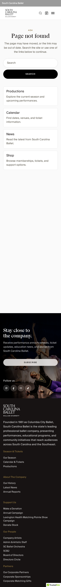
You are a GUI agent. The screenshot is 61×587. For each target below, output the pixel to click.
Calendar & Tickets (13, 462)
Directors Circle (11, 560)
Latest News (10, 488)
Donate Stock (10, 525)
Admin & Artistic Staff (15, 542)
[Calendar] (47, 13)
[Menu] (53, 13)
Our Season (9, 458)
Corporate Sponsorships (17, 577)
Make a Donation (12, 509)
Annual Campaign (13, 513)
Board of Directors (13, 555)
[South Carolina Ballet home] (11, 410)
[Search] (40, 13)
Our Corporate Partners (16, 572)
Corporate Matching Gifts (17, 581)
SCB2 (6, 551)
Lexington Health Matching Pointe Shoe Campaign (25, 519)
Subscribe (30, 362)
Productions (10, 466)
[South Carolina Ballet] (18, 13)
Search (30, 74)
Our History (9, 483)
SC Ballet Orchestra (14, 547)
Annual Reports (11, 492)
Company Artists (12, 538)
